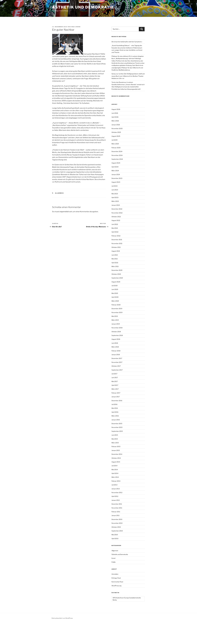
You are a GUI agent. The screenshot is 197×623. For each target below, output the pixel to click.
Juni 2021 (115, 255)
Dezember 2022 (117, 209)
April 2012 (115, 496)
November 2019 (117, 312)
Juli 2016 (114, 404)
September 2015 (117, 431)
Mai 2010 (115, 534)
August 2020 (116, 282)
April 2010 (115, 538)
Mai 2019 (115, 316)
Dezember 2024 (117, 151)
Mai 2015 (115, 439)
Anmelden (115, 574)
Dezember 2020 (117, 270)
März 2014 (115, 477)
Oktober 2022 (116, 216)
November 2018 (117, 328)
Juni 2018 (115, 343)
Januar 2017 (116, 397)
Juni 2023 (115, 190)
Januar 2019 (116, 324)
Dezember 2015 (117, 423)
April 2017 (115, 385)
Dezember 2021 (117, 239)
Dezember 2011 (117, 504)
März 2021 (115, 266)
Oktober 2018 (116, 331)
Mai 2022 (115, 228)
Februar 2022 (116, 236)
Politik (114, 562)
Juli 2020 (115, 285)
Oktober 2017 (116, 366)
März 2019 (115, 320)
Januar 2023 (116, 205)
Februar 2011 (116, 512)
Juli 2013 (114, 485)
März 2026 (115, 121)
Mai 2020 (115, 293)
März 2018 (115, 347)
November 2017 (117, 362)
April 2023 (115, 197)
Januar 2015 (116, 450)
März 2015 (115, 443)
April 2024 (115, 167)
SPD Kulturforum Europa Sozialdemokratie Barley (127, 599)
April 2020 (115, 297)
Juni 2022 (115, 224)
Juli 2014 (114, 466)
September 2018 (117, 335)
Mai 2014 (115, 469)
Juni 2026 (115, 113)
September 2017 (117, 370)
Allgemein (59, 193)
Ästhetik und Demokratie (83, 7)
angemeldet (64, 212)
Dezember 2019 (117, 308)
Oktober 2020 (116, 274)
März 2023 (115, 201)
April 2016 (115, 412)
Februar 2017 (116, 393)
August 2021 (116, 251)
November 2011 (117, 508)
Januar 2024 (116, 174)
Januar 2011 (116, 515)
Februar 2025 (116, 147)
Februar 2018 (116, 351)
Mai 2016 (115, 408)
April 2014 (115, 473)
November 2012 (117, 492)
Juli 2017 (114, 374)
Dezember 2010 (117, 519)
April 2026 (115, 117)
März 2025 (115, 144)
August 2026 (116, 109)
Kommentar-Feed (117, 582)
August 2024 (116, 163)
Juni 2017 (115, 377)
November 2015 (117, 427)
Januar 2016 (116, 420)
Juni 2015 (115, 435)
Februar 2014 (116, 481)
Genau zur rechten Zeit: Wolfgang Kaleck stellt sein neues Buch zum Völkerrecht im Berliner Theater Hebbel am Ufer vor (128, 76)
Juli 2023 (114, 186)
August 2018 (116, 339)
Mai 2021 (115, 259)
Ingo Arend (75, 26)
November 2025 (117, 128)
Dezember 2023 (117, 178)
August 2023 (116, 182)
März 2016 (115, 416)
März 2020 (115, 301)
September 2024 (117, 159)
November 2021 (117, 243)
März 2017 (115, 389)
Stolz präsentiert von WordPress (62, 618)
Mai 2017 (115, 381)
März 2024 (115, 170)
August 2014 (116, 462)
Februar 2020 (116, 305)
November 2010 (117, 523)
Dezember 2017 (117, 358)
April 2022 (115, 232)
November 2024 (117, 155)
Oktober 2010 (116, 527)
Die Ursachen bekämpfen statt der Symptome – (127, 42)
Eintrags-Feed (116, 578)
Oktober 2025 (116, 132)
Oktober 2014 (116, 458)
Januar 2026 (116, 125)
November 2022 (117, 213)
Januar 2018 (116, 354)
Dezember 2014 (117, 454)
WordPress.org (116, 586)
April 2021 (115, 262)
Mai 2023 (115, 194)
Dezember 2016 (117, 400)
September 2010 (117, 531)
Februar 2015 (116, 446)
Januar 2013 (116, 489)
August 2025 (116, 136)
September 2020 (117, 278)
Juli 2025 (114, 140)
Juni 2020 (115, 289)
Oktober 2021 (116, 247)
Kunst (113, 558)
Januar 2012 (116, 500)
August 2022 (116, 220)
